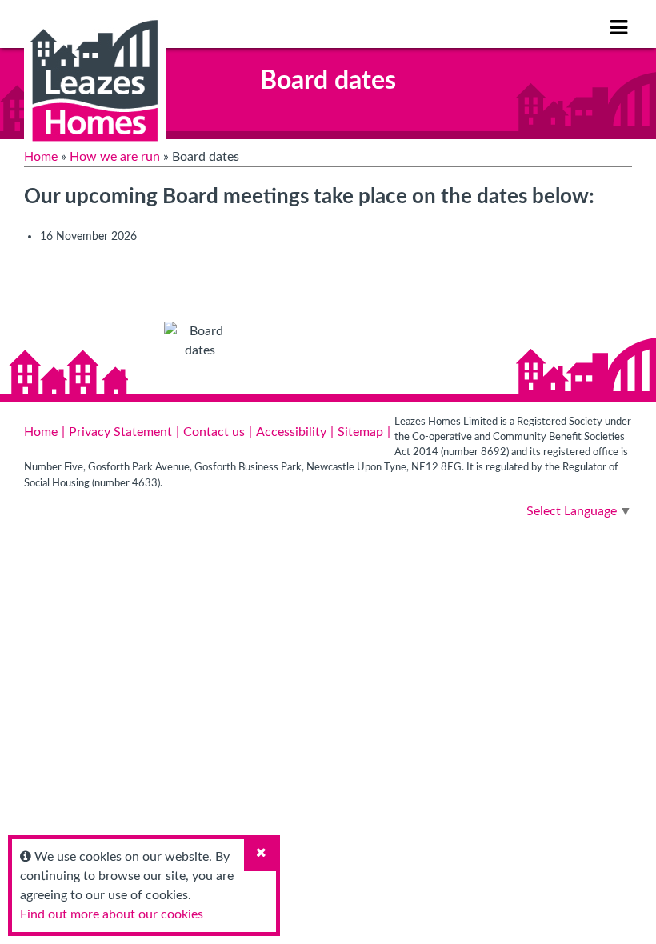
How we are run (115, 156)
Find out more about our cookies (111, 914)
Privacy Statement (120, 432)
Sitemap (360, 432)
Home (41, 156)
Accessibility (291, 432)
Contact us (214, 432)
